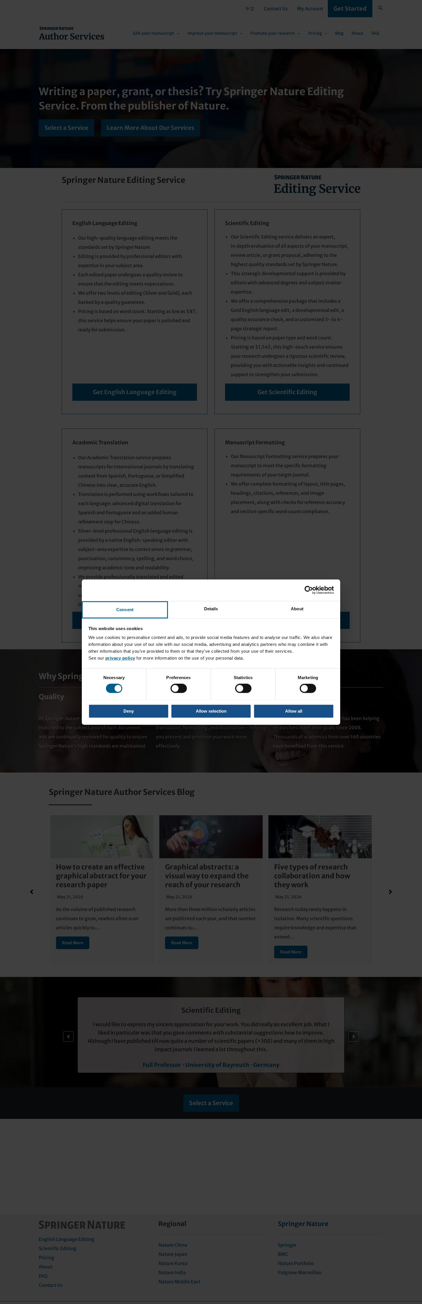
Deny (128, 711)
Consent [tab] (124, 609)
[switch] (179, 688)
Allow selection (211, 711)
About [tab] (297, 608)
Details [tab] (211, 608)
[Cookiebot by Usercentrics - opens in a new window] (309, 590)
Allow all (293, 711)
